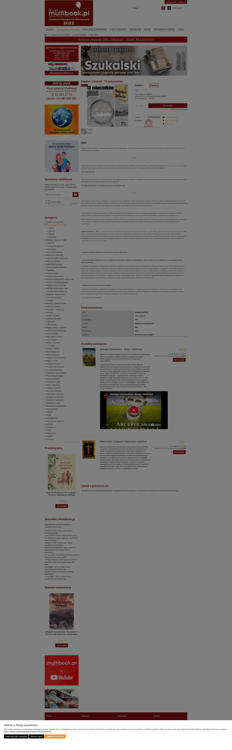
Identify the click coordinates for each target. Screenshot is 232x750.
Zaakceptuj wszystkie (55, 736)
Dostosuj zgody (37, 736)
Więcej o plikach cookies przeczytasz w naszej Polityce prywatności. (28, 731)
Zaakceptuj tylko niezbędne (16, 736)
